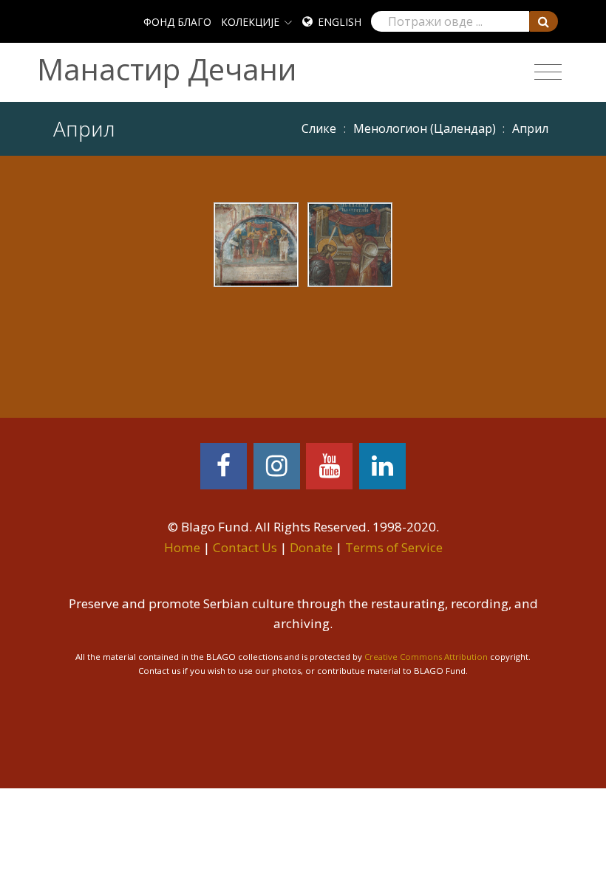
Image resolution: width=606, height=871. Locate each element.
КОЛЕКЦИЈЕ (250, 22)
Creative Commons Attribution (426, 656)
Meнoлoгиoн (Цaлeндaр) (424, 128)
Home (182, 547)
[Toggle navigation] (548, 72)
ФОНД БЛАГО (177, 22)
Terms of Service (394, 547)
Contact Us (245, 547)
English (339, 22)
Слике (319, 128)
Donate (311, 547)
